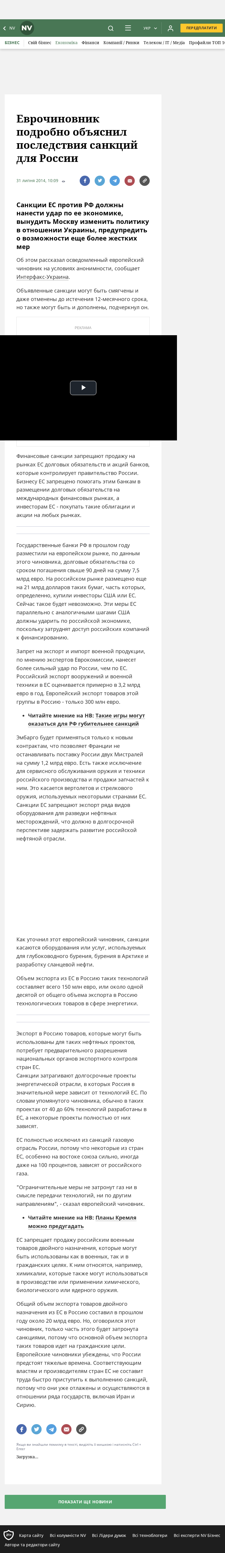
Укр (147, 28)
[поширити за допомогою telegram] (115, 181)
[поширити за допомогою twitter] (100, 181)
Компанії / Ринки (121, 42)
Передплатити (201, 27)
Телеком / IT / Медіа (164, 42)
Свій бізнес (39, 42)
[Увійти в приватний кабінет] (170, 28)
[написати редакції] (130, 181)
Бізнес (12, 42)
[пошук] (110, 28)
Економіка (66, 42)
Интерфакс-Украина (42, 276)
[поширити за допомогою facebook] (85, 181)
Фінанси (90, 42)
